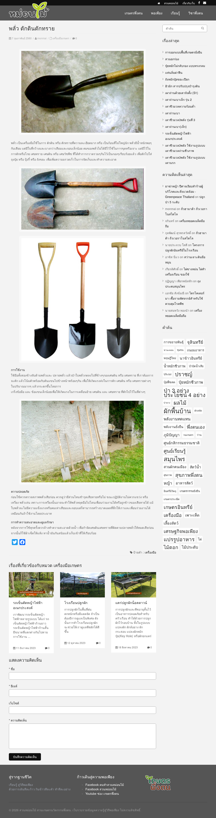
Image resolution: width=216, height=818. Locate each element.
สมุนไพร (174, 458)
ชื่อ (12, 669)
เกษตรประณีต (172, 499)
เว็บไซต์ (14, 703)
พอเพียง (156, 13)
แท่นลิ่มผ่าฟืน (173, 72)
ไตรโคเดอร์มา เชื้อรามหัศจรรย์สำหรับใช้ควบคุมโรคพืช (184, 298)
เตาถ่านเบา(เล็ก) (176, 126)
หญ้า (168, 483)
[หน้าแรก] (159, 3)
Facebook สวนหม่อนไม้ (100, 789)
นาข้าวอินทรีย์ (191, 358)
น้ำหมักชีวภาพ (174, 365)
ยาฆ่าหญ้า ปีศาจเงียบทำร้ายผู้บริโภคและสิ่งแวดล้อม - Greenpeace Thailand (184, 191)
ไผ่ (200, 539)
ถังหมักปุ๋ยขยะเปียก (177, 79)
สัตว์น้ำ (195, 466)
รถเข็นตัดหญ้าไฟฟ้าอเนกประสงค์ (27, 605)
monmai (42, 38)
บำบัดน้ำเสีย (196, 366)
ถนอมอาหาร (195, 350)
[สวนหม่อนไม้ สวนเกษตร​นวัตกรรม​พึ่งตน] (29, 4)
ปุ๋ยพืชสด (169, 382)
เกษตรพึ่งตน (134, 13)
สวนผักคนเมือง (175, 466)
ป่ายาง (167, 402)
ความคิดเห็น (18, 720)
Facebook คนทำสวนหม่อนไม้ (104, 785)
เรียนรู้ (175, 13)
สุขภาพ (168, 475)
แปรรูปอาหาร (179, 539)
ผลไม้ (180, 402)
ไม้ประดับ (190, 547)
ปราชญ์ (183, 374)
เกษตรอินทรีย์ (178, 506)
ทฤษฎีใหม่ (170, 358)
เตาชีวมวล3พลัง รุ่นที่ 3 (180, 120)
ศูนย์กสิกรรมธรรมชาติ (182, 442)
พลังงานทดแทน (177, 418)
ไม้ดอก (171, 547)
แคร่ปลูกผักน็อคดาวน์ (131, 602)
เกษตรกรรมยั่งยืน (190, 491)
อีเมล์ (13, 686)
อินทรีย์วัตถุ (170, 491)
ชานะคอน (168, 350)
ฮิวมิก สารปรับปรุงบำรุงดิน (182, 86)
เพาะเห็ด (192, 515)
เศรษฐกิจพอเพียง (181, 531)
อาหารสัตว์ (184, 482)
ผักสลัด (198, 410)
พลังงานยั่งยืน (173, 426)
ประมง (167, 374)
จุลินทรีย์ (195, 342)
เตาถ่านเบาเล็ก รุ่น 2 (178, 99)
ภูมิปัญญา (172, 434)
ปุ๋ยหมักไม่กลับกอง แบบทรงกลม (185, 66)
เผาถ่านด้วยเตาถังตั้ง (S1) (181, 93)
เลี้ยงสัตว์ (171, 523)
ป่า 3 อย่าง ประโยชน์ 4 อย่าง (184, 392)
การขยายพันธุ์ (174, 341)
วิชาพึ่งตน (195, 13)
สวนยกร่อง (172, 59)
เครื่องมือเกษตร (61, 38)
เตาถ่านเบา (172, 113)
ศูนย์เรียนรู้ (175, 450)
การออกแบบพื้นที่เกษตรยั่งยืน (183, 52)
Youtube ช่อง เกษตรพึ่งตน (102, 793)
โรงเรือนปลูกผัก (76, 602)
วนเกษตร (188, 434)
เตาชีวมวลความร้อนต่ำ (180, 106)
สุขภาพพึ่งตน (188, 474)
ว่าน (199, 434)
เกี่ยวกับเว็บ (188, 3)
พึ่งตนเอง (196, 426)
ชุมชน (180, 350)
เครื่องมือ (150, 552)
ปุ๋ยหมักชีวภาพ (191, 382)
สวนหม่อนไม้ (171, 3)
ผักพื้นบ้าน (177, 410)
